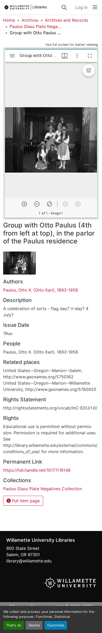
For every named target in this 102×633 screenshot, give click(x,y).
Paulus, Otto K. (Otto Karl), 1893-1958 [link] (40, 290)
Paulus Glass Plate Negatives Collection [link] (36, 26)
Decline (34, 625)
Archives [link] (29, 20)
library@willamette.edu (29, 560)
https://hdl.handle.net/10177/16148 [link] (37, 470)
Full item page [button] (25, 500)
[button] (32, 7)
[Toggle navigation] (95, 7)
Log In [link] (81, 7)
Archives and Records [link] (66, 20)
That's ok (13, 625)
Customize (55, 625)
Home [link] (9, 20)
